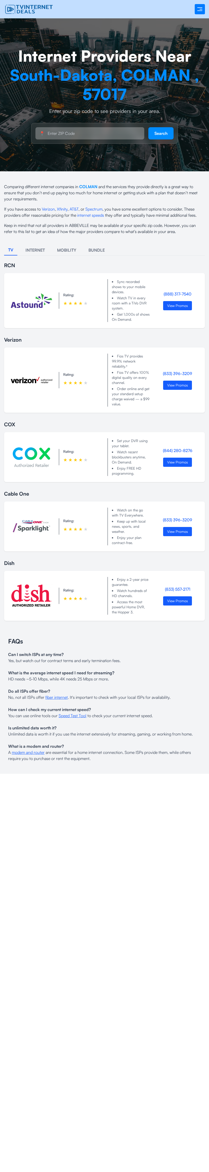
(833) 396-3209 (177, 373)
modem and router (28, 752)
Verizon (48, 209)
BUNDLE (96, 250)
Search (160, 133)
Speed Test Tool (72, 715)
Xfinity (62, 209)
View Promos (177, 305)
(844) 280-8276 (177, 450)
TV (10, 249)
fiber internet (56, 697)
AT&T (74, 209)
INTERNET (35, 250)
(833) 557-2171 (177, 589)
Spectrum (93, 209)
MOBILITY (66, 250)
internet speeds (90, 215)
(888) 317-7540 (177, 294)
